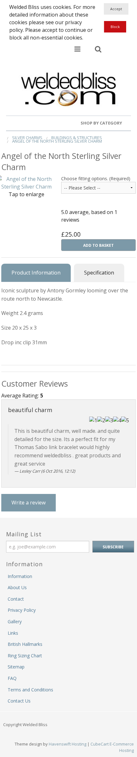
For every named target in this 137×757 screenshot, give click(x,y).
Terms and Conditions (30, 690)
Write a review (28, 502)
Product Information (36, 272)
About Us (17, 587)
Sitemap (16, 667)
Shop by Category (102, 123)
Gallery (15, 621)
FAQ (12, 678)
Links (13, 633)
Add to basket (98, 245)
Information (20, 576)
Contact (16, 599)
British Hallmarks (25, 644)
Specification (99, 272)
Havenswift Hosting (67, 744)
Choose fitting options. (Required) (95, 178)
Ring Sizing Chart (25, 656)
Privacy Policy (22, 610)
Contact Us (19, 701)
